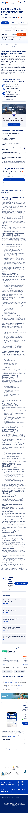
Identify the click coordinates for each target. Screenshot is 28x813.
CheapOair (3, 44)
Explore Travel (13, 2)
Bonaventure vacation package (15, 688)
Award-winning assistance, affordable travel (13, 749)
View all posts (13, 642)
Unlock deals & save (14, 180)
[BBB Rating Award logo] (24, 772)
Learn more (14, 111)
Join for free (14, 124)
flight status (23, 679)
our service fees (11, 736)
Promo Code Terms (7, 742)
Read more (5, 603)
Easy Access (4, 783)
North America (13, 45)
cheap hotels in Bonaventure (11, 682)
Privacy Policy (12, 185)
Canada (17, 44)
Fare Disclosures (6, 739)
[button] (19, 1)
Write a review (7, 671)
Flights (8, 44)
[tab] (5, 22)
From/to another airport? (9, 39)
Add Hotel (14, 37)
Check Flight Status (21, 583)
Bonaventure (23, 44)
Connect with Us (11, 783)
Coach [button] (20, 27)
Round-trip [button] (4, 27)
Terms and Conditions (20, 802)
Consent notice (6, 185)
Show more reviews (19, 671)
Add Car (21, 37)
